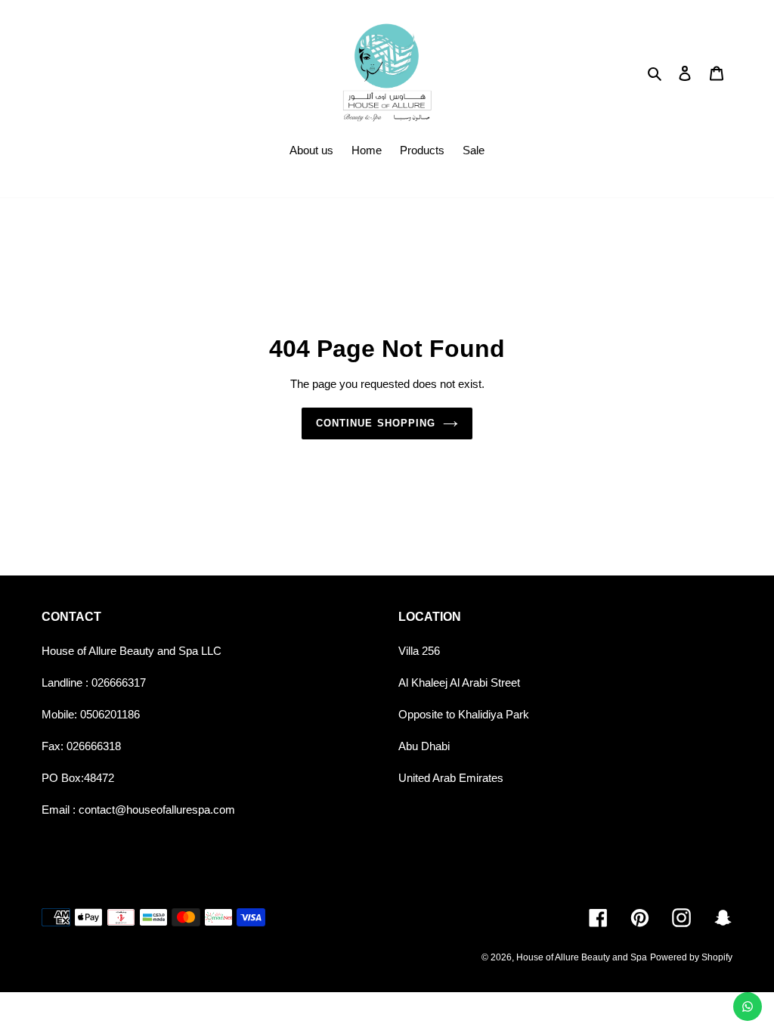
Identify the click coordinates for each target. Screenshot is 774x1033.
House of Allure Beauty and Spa (581, 957)
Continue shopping (375, 423)
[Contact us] (747, 1006)
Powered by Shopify (691, 957)
